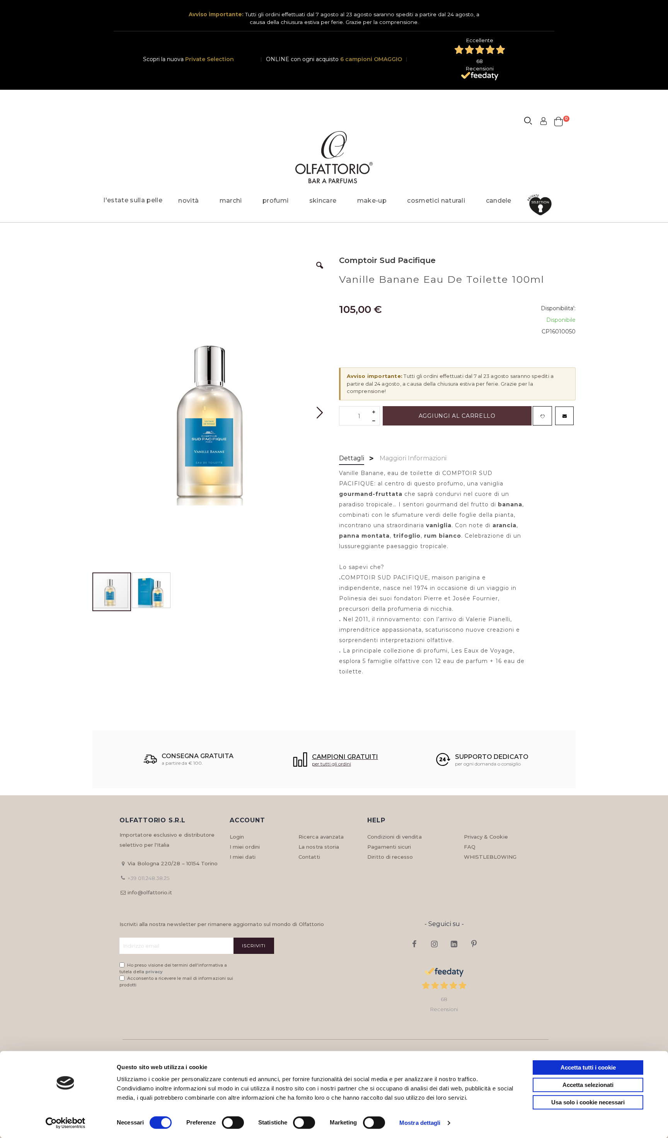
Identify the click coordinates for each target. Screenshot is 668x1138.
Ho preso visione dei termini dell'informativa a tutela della (173, 968)
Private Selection (209, 59)
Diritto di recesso (390, 857)
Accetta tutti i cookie (588, 1067)
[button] (319, 271)
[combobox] (531, 122)
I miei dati (243, 857)
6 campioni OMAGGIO (371, 59)
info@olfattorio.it (150, 892)
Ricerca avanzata (321, 837)
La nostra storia (318, 847)
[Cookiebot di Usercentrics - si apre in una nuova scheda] (65, 1123)
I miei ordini (245, 847)
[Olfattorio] (334, 157)
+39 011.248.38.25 (148, 878)
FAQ (469, 847)
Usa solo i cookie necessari (588, 1102)
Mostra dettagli (420, 1122)
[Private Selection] (541, 205)
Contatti (309, 857)
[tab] (351, 459)
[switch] (233, 1123)
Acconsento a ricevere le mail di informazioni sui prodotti (176, 982)
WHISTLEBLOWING (490, 857)
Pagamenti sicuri (389, 847)
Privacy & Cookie (486, 837)
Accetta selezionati (587, 1085)
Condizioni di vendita (394, 837)
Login (237, 837)
